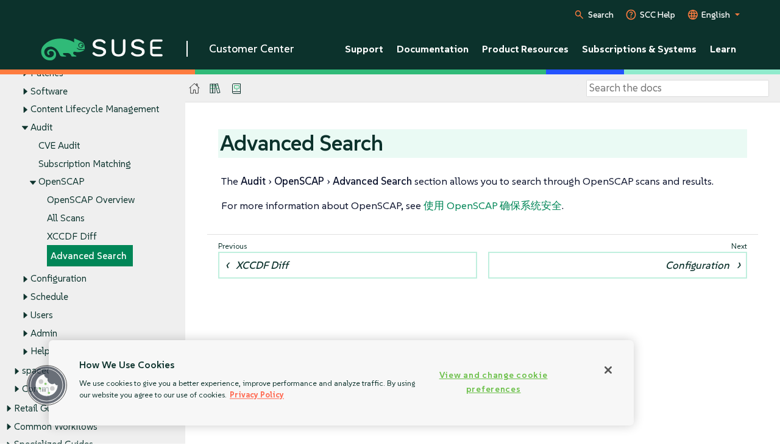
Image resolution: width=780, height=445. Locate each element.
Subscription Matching (84, 163)
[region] (341, 382)
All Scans (66, 218)
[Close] (608, 370)
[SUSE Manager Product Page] (215, 88)
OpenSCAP (61, 181)
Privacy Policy (257, 395)
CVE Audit (59, 145)
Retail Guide (39, 408)
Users (41, 315)
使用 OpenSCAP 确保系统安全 (493, 205)
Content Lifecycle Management (94, 109)
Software (49, 91)
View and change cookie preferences (493, 381)
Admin (43, 333)
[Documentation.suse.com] (195, 89)
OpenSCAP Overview (91, 199)
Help (40, 351)
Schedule (49, 296)
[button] (46, 385)
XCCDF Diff (72, 236)
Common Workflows (56, 426)
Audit (41, 127)
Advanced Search (89, 256)
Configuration (58, 278)
